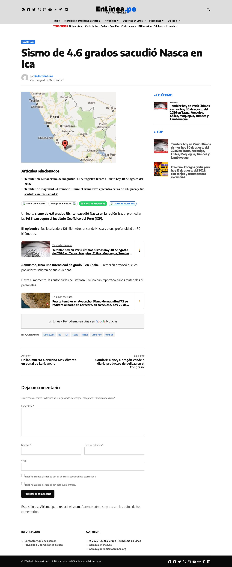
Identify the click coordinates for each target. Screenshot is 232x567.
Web (23, 460)
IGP (66, 334)
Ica (59, 334)
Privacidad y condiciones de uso (43, 544)
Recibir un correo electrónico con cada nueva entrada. (50, 484)
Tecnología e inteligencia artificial (82, 20)
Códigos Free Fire (110, 26)
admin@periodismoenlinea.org (107, 548)
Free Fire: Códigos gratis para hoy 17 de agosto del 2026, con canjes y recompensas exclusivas (190, 172)
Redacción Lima (43, 76)
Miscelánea (155, 20)
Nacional (28, 42)
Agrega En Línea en (61, 203)
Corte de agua (128, 26)
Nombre (26, 445)
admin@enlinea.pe (100, 544)
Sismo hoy (96, 334)
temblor (109, 334)
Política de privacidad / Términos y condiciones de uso (77, 561)
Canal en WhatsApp (94, 203)
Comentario (27, 406)
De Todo (172, 20)
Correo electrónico (93, 445)
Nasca (94, 213)
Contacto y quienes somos (40, 540)
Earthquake (48, 334)
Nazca (85, 334)
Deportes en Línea (133, 20)
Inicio (57, 20)
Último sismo (76, 26)
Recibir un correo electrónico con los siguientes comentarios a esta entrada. (60, 476)
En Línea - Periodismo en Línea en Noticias (82, 321)
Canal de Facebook (124, 203)
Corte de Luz (92, 26)
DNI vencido (145, 26)
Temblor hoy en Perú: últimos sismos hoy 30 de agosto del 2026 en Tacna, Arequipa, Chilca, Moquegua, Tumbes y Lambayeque (190, 112)
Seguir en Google (35, 203)
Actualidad (110, 20)
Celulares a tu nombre (165, 26)
